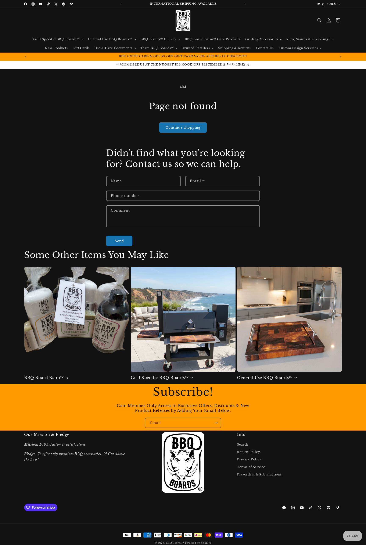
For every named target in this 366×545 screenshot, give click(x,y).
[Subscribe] (216, 423)
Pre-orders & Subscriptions (259, 474)
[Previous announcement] (121, 4)
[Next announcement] (245, 4)
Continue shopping (183, 127)
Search (242, 445)
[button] (58, 39)
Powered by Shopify (198, 542)
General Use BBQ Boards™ (265, 377)
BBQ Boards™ (175, 542)
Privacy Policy (249, 459)
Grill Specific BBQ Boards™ (160, 377)
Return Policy (248, 452)
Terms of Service (251, 467)
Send (119, 241)
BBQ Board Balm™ (44, 377)
